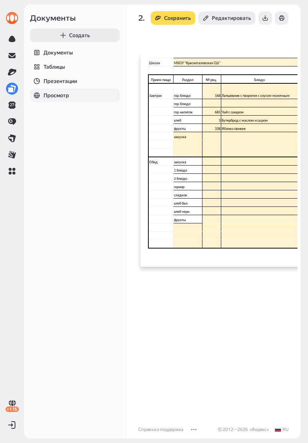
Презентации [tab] (60, 81)
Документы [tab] (58, 53)
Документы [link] (53, 18)
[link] (12, 18)
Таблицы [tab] (54, 67)
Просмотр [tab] (56, 95)
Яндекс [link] (259, 429)
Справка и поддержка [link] (160, 429)
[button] (12, 171)
